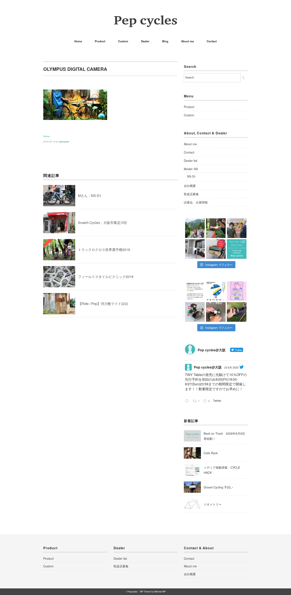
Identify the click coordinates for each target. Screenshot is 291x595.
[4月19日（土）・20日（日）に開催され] (236, 228)
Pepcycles (132, 591)
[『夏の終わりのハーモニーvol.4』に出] (236, 291)
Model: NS (191, 169)
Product (100, 41)
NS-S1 (191, 176)
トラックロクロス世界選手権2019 (104, 249)
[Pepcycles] (145, 18)
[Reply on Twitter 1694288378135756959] (188, 401)
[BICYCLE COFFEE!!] (195, 249)
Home (78, 41)
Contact (212, 41)
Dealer (145, 41)
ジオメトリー (213, 504)
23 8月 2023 (231, 367)
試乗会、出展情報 (196, 202)
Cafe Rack (211, 453)
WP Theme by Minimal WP (153, 591)
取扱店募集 (191, 194)
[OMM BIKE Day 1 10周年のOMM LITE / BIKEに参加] (216, 228)
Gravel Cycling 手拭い (218, 487)
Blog (165, 41)
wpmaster (64, 141)
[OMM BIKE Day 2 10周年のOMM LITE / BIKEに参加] (195, 228)
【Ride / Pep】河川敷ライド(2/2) (103, 303)
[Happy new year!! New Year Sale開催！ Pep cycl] (236, 249)
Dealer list (190, 160)
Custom (123, 41)
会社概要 (190, 186)
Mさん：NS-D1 (89, 195)
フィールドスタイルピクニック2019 (105, 276)
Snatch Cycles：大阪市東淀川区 (102, 222)
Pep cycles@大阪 (208, 367)
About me (187, 41)
